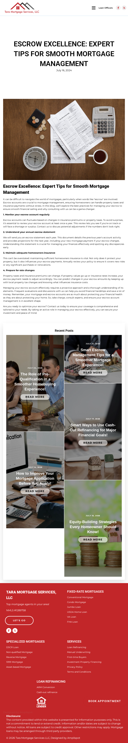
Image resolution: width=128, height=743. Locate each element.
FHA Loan (72, 622)
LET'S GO (19, 620)
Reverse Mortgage (16, 657)
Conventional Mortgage (80, 597)
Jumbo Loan (74, 607)
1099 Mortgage (14, 662)
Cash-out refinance (47, 692)
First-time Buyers (76, 657)
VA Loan (71, 617)
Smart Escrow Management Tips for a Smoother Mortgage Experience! (93, 357)
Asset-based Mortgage (18, 667)
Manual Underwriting (78, 652)
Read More (35, 396)
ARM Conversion (46, 687)
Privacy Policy (75, 667)
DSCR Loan (12, 647)
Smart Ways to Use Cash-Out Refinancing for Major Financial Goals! (93, 430)
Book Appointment (105, 701)
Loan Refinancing (76, 647)
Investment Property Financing (84, 662)
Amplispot (73, 737)
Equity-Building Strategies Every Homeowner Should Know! (93, 527)
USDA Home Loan (77, 612)
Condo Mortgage (76, 602)
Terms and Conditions (79, 672)
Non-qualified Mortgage (19, 652)
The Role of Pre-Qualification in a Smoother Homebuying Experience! (35, 381)
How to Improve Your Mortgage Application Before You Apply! (35, 478)
